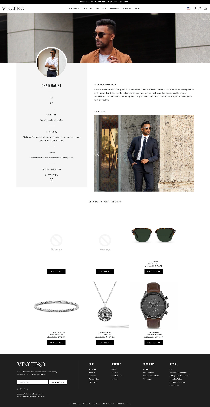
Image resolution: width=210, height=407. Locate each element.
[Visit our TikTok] (28, 389)
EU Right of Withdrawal (179, 376)
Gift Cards (93, 382)
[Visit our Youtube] (25, 389)
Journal (115, 379)
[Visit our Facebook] (17, 389)
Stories (146, 369)
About (114, 369)
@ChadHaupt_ (51, 174)
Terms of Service (74, 404)
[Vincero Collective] (13, 7)
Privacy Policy (88, 404)
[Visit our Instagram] (21, 389)
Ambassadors (148, 373)
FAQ (171, 369)
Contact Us (174, 385)
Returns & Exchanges (178, 373)
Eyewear (92, 376)
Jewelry (92, 373)
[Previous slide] (96, 154)
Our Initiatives (117, 376)
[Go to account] (200, 8)
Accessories (94, 379)
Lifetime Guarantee (177, 382)
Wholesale (147, 379)
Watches (92, 369)
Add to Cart (56, 272)
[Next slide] (191, 154)
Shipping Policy (176, 379)
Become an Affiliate (151, 376)
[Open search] (194, 8)
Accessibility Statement (105, 404)
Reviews (115, 373)
